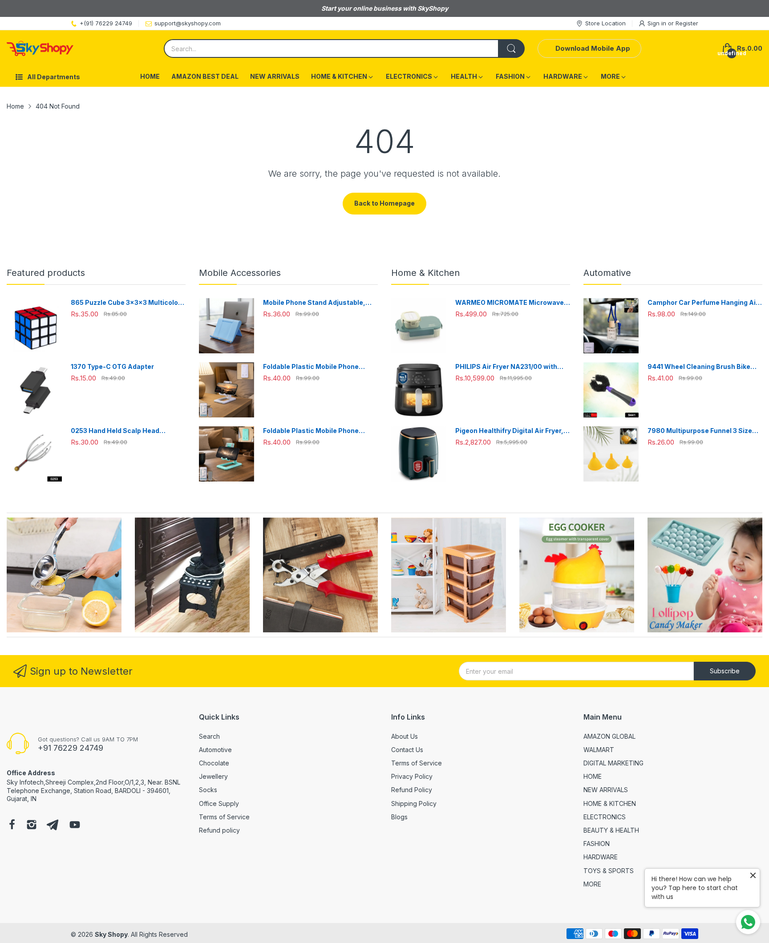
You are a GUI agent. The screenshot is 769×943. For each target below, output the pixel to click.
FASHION (596, 843)
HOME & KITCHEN (609, 803)
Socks (208, 789)
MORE (592, 884)
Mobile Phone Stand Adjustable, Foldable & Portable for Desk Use (315, 303)
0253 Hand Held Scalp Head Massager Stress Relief (115, 431)
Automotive (215, 749)
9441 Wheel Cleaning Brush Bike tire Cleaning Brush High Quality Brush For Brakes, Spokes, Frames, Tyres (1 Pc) (704, 367)
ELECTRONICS (604, 817)
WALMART (598, 749)
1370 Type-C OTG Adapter (112, 366)
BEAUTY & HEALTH (611, 830)
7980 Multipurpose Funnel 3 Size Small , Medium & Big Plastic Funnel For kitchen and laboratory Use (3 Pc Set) (705, 431)
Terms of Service (224, 817)
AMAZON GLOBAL (609, 736)
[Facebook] (12, 825)
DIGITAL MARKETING (613, 763)
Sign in (658, 23)
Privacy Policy (412, 776)
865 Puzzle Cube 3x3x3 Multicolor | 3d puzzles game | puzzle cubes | (128, 303)
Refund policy (219, 830)
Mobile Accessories (240, 272)
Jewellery (213, 776)
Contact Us (407, 749)
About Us (404, 736)
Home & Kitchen (425, 272)
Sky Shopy (111, 934)
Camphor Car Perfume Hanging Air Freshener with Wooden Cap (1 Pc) (703, 303)
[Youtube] (74, 825)
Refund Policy (411, 789)
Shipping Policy (414, 803)
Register (687, 23)
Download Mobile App (592, 48)
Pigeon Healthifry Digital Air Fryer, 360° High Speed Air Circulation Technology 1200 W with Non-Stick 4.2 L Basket (511, 431)
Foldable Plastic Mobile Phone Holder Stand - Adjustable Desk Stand (313, 367)
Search (209, 736)
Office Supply (219, 803)
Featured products (46, 272)
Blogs (399, 817)
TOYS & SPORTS (608, 870)
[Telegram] (52, 825)
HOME (592, 776)
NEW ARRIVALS (605, 789)
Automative (607, 272)
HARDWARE (600, 857)
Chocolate (214, 763)
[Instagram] (31, 825)
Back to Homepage (384, 203)
